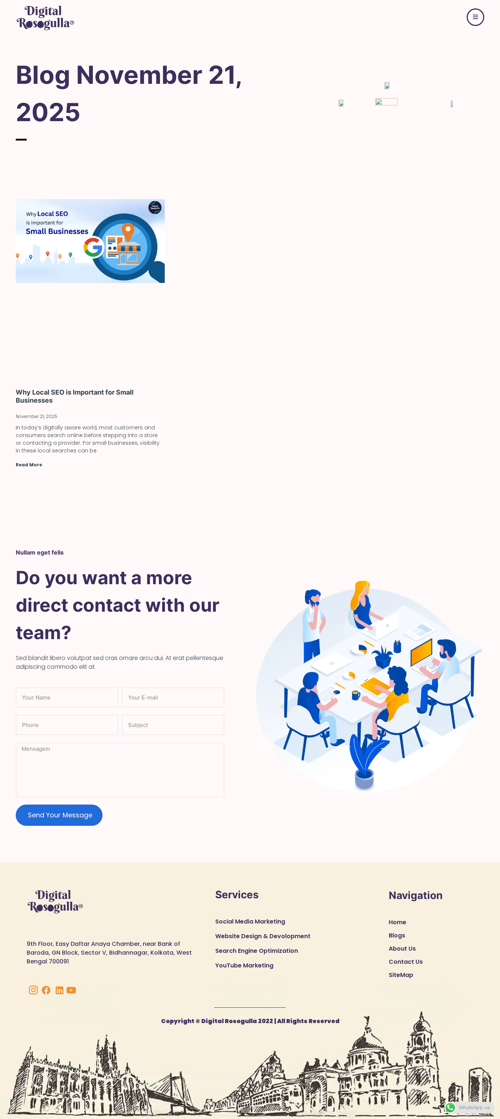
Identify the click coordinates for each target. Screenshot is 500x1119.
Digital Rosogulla (228, 1021)
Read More (29, 465)
